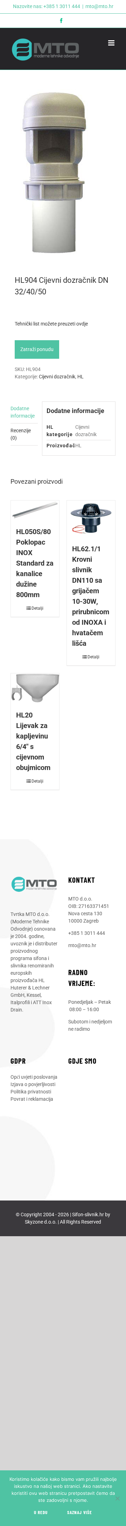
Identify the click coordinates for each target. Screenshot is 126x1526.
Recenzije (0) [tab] (20, 434)
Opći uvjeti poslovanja (33, 1077)
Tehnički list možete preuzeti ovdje (51, 324)
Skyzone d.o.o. (41, 1222)
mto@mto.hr (99, 6)
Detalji (37, 608)
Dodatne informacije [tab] (22, 412)
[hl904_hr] (62, 173)
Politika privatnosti (30, 1091)
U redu (41, 1512)
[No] (117, 1498)
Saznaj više (79, 1512)
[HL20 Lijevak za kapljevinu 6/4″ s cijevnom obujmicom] (35, 688)
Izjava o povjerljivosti (32, 1084)
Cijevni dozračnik (57, 376)
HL (80, 376)
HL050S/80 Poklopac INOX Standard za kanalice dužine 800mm (35, 563)
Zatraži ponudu (37, 349)
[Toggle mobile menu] (111, 43)
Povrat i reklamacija (31, 1099)
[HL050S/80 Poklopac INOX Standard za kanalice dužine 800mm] (35, 509)
